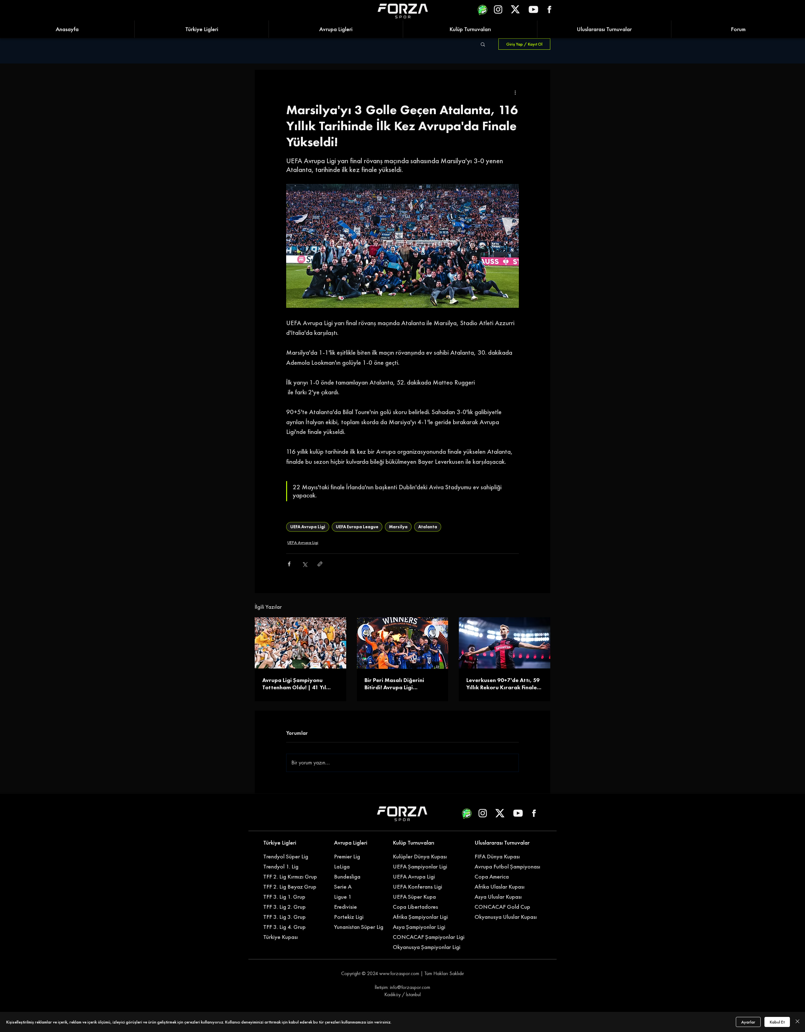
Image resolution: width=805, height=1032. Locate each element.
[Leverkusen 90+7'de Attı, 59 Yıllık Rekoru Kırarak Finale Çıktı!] (504, 643)
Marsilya (398, 527)
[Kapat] (797, 1022)
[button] (483, 44)
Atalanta (427, 527)
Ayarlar (748, 1022)
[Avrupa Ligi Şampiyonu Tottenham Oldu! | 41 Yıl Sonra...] (300, 643)
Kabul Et (777, 1022)
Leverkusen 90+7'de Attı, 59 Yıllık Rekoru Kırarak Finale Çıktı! (503, 683)
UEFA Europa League (357, 527)
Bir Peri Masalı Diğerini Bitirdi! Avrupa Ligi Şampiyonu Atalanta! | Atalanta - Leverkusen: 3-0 (399, 683)
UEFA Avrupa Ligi (307, 527)
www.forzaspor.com (399, 973)
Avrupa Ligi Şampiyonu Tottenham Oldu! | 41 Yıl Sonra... (294, 683)
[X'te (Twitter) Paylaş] (305, 564)
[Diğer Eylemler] (515, 92)
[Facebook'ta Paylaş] (289, 564)
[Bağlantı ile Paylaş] (320, 564)
